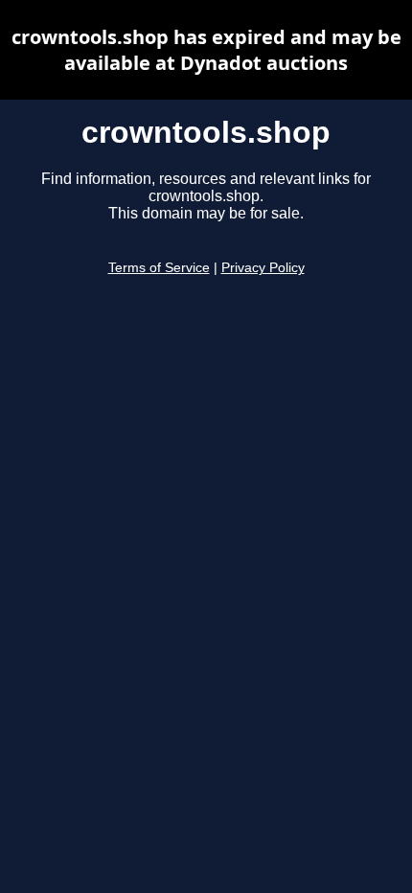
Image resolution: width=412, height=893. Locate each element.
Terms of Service (159, 268)
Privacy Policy (263, 268)
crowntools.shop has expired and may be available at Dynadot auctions (206, 50)
